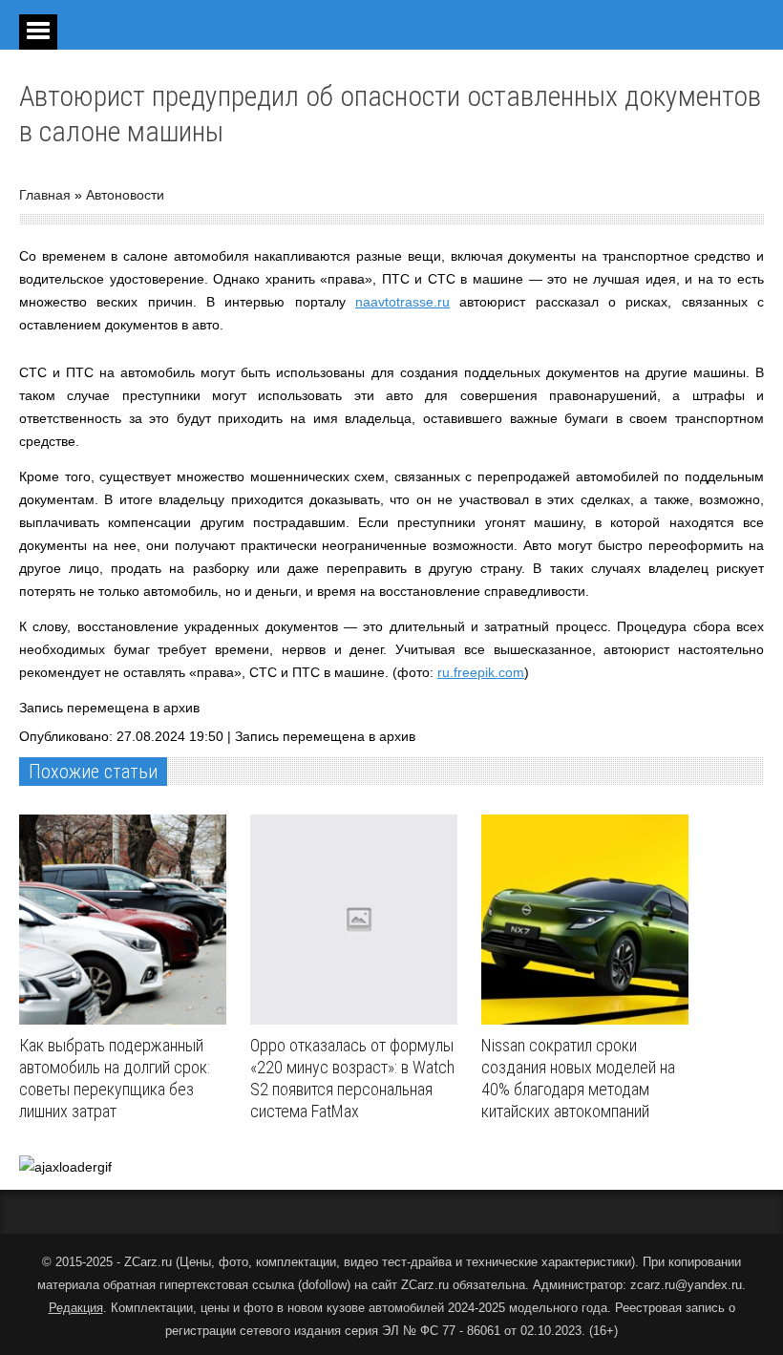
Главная (45, 194)
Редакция (76, 1308)
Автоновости (125, 194)
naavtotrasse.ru (402, 301)
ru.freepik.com (480, 672)
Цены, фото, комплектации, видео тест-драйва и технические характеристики (405, 1262)
